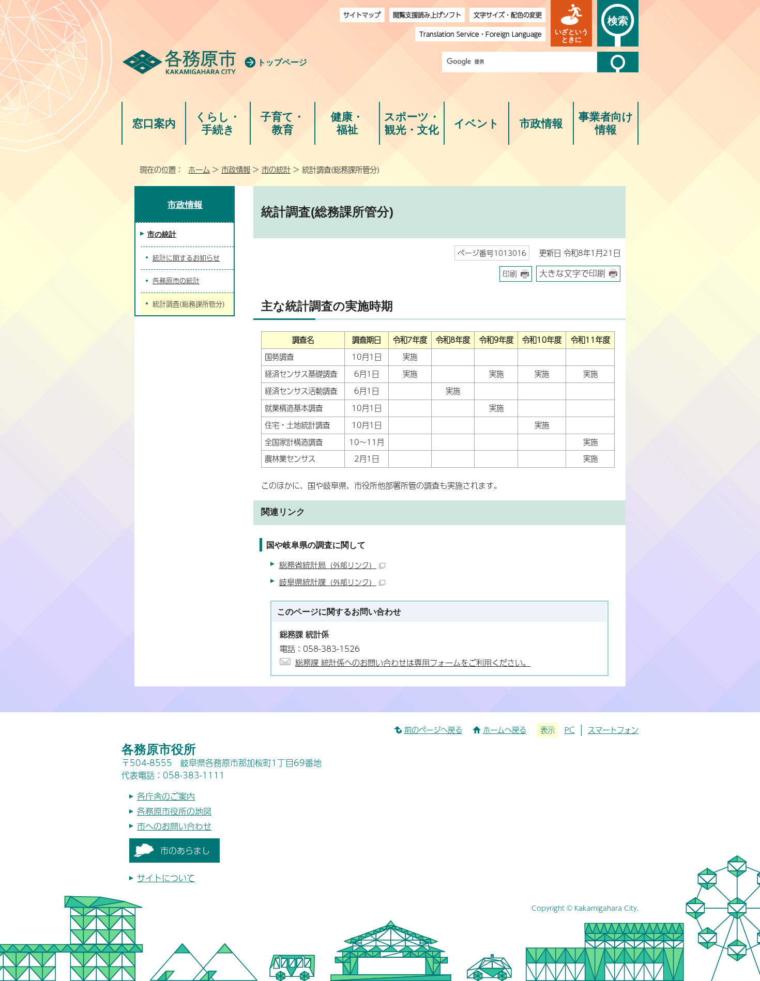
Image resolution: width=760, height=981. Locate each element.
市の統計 (276, 169)
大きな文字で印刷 (572, 273)
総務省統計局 (327, 565)
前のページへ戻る (433, 729)
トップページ (282, 62)
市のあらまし (185, 850)
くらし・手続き (217, 123)
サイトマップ (362, 15)
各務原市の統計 (176, 280)
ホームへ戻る (504, 729)
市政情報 (541, 123)
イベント (476, 123)
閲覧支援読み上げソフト (427, 15)
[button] (571, 23)
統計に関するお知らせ (186, 258)
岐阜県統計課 (327, 582)
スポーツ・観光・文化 (412, 123)
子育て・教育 (283, 123)
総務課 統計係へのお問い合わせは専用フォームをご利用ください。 (412, 662)
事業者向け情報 (606, 123)
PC (570, 729)
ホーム (199, 169)
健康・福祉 (347, 123)
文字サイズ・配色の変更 (508, 15)
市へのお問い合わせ (174, 826)
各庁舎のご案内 (166, 796)
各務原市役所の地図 (174, 811)
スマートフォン (613, 729)
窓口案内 (154, 123)
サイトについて (166, 877)
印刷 (510, 273)
